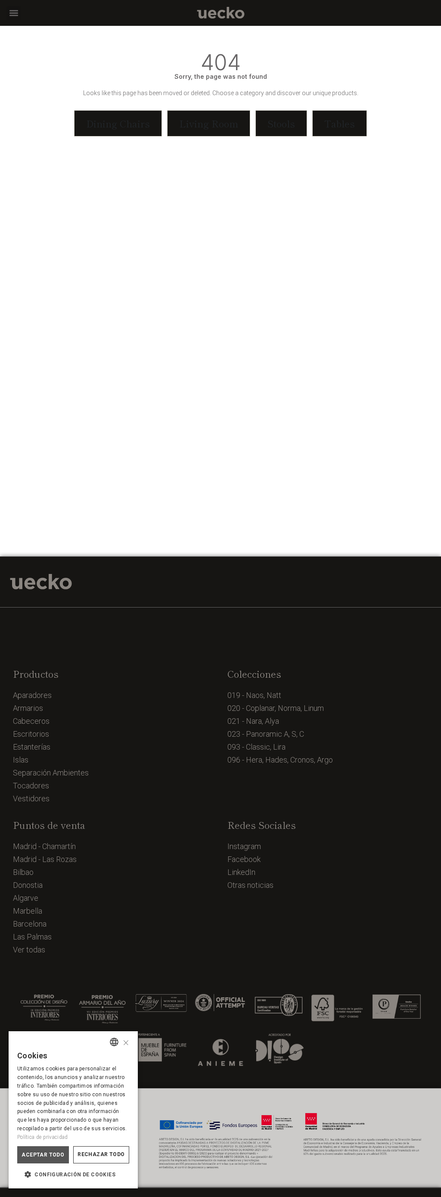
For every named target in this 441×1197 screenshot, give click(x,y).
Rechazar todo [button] (101, 1154)
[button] (13, 13)
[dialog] (73, 1109)
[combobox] (114, 1042)
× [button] (126, 1042)
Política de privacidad (42, 1137)
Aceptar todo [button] (43, 1155)
